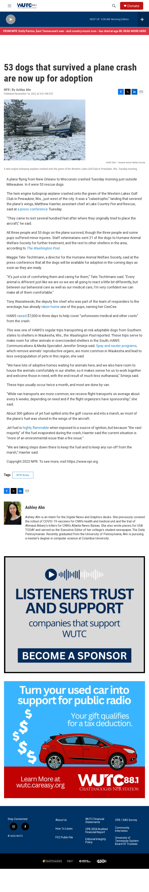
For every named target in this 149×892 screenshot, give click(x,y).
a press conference (32, 209)
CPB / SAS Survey (126, 820)
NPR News (22, 475)
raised (22, 316)
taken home (50, 307)
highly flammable (36, 428)
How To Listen (64, 828)
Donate (133, 6)
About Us (61, 820)
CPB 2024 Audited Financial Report (96, 831)
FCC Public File (64, 837)
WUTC (19, 836)
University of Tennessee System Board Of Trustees (127, 840)
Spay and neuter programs (116, 346)
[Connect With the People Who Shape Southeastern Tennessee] (74, 614)
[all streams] (143, 19)
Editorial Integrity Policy (95, 841)
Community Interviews (122, 829)
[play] (11, 19)
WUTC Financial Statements (94, 821)
